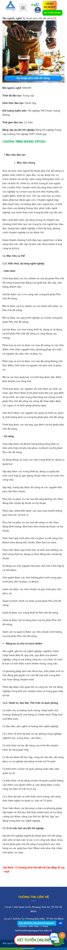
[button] (23, 8)
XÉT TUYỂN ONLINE (52, 12)
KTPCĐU (40, 141)
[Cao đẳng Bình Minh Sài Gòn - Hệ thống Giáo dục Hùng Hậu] (10, 5)
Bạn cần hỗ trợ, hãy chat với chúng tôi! (36, 923)
